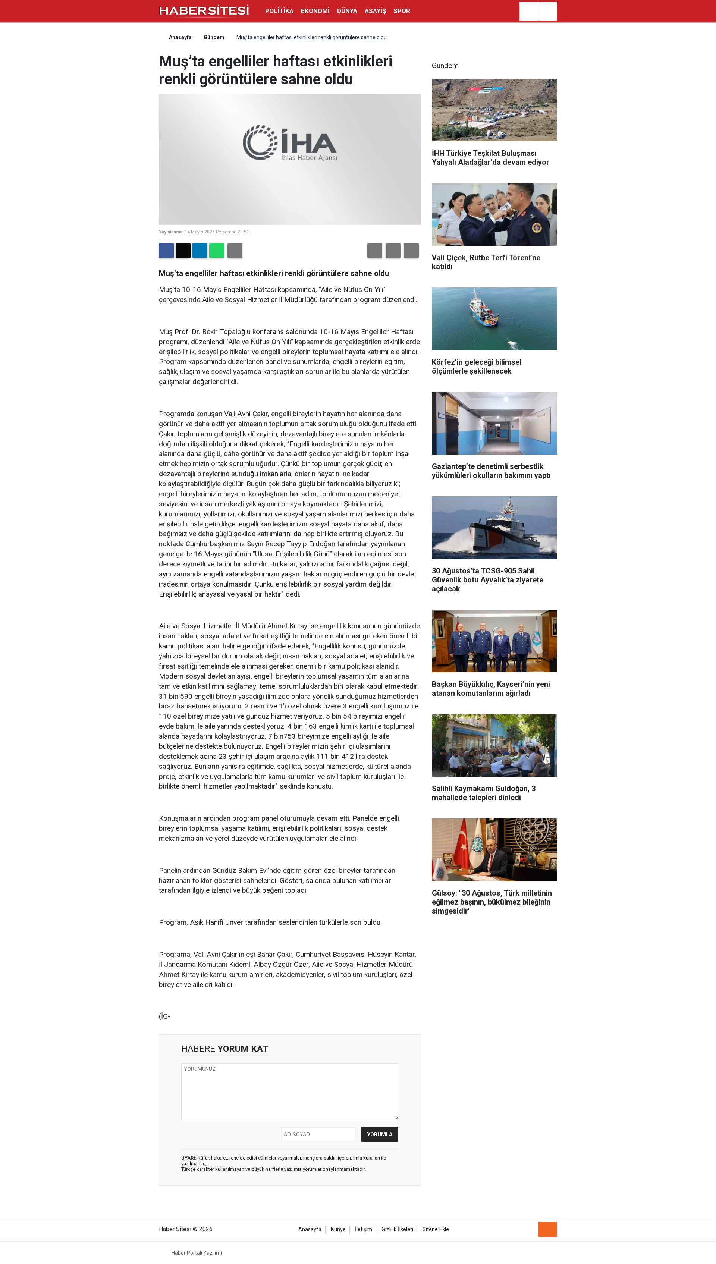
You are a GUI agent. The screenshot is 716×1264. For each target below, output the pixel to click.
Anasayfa (180, 37)
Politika (279, 11)
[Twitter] (183, 250)
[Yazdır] (234, 250)
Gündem (214, 37)
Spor (401, 11)
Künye (338, 1229)
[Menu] (548, 11)
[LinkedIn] (199, 250)
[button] (374, 250)
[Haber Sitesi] (204, 10)
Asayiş (375, 11)
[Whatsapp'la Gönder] (216, 250)
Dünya (347, 11)
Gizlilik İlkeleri (397, 1229)
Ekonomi (315, 11)
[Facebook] (166, 250)
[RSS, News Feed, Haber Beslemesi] (547, 1229)
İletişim (363, 1229)
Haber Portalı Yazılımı (197, 1253)
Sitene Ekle (436, 1229)
